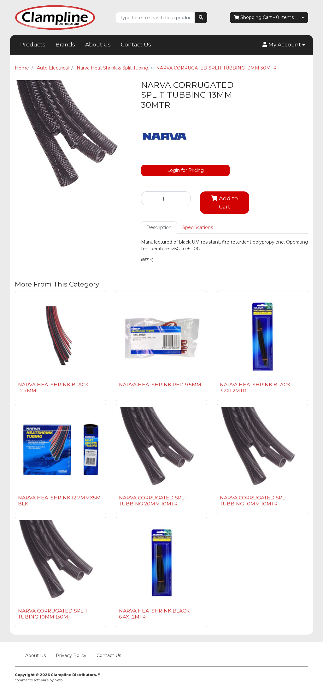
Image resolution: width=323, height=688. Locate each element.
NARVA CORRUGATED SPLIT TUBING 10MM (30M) (53, 614)
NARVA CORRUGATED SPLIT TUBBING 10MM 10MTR (255, 501)
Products (32, 44)
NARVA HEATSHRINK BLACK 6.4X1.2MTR (154, 614)
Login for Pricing (185, 170)
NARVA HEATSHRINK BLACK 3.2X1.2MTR (255, 388)
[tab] (159, 227)
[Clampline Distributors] (55, 17)
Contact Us (136, 44)
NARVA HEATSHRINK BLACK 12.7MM (53, 388)
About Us (98, 44)
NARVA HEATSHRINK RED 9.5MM (160, 385)
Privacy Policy (71, 655)
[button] (284, 44)
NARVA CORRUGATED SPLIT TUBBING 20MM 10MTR (154, 501)
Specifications (197, 227)
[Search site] (201, 17)
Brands (65, 44)
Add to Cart (227, 202)
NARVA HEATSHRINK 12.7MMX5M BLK (59, 501)
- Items (267, 17)
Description (159, 227)
